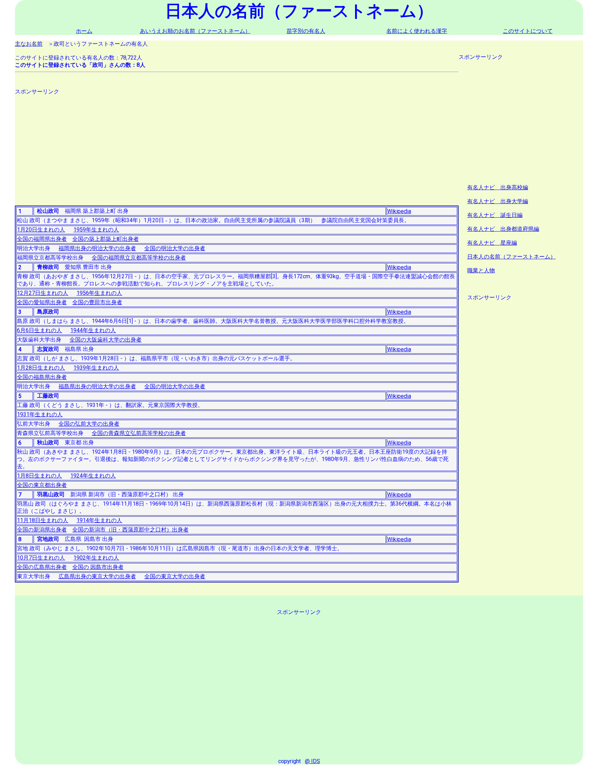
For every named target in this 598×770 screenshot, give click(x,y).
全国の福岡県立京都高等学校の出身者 (139, 257)
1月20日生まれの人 (41, 229)
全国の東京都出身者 (42, 485)
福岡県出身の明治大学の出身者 (97, 248)
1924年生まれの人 (93, 475)
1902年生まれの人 (96, 557)
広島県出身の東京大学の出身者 (97, 576)
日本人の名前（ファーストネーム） (511, 256)
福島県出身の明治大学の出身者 (97, 386)
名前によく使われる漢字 (416, 31)
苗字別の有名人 (306, 31)
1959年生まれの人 (96, 229)
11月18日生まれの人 (42, 520)
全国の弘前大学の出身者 (88, 423)
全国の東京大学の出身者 (174, 576)
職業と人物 (481, 270)
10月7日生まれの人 (41, 557)
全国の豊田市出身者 (97, 302)
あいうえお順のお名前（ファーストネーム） (195, 31)
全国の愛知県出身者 (42, 302)
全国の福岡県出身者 (42, 239)
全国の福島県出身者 (42, 377)
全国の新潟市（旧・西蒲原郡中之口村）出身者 (130, 529)
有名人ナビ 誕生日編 (495, 215)
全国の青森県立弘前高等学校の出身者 (139, 433)
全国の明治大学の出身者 (174, 248)
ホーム (84, 31)
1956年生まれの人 (99, 293)
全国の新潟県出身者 (42, 529)
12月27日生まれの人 (42, 293)
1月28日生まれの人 (41, 367)
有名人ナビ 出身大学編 (497, 201)
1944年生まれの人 (93, 330)
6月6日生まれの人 (39, 330)
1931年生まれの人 (40, 414)
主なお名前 (29, 43)
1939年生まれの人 (96, 367)
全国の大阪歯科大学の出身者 (106, 339)
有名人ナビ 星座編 (492, 242)
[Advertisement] (222, 144)
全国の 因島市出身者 (98, 567)
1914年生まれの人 (99, 520)
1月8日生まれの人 (39, 475)
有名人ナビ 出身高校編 (497, 187)
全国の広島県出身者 (42, 567)
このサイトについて (528, 31)
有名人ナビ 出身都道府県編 (503, 229)
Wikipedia (399, 211)
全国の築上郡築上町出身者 (105, 239)
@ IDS (312, 761)
